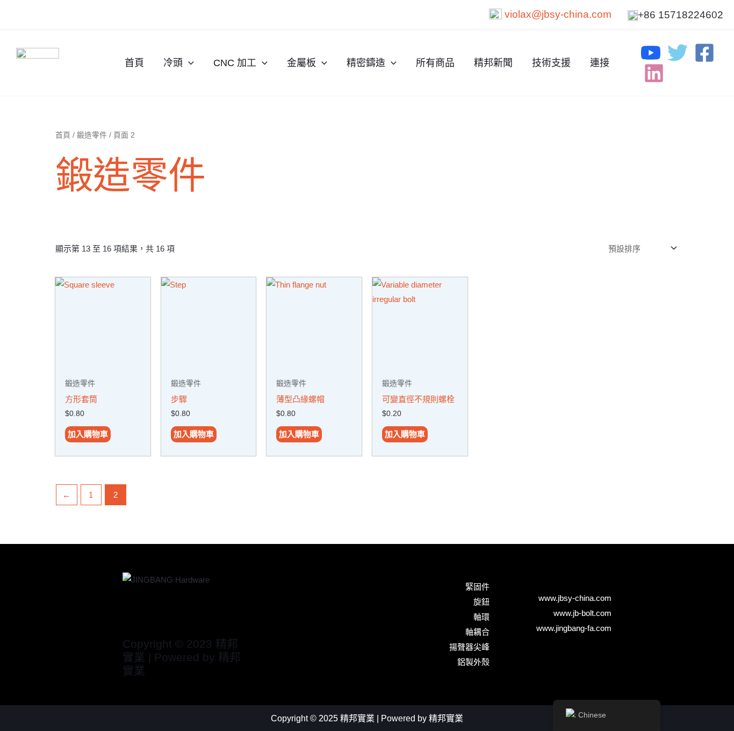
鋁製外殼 (473, 661)
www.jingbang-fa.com (573, 628)
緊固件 (477, 586)
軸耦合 (477, 631)
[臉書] (704, 52)
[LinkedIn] (654, 73)
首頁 (62, 135)
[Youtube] (651, 52)
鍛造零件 (92, 135)
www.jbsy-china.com (574, 598)
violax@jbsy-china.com (558, 14)
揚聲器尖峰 (469, 646)
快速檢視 (103, 363)
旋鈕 (481, 601)
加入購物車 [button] (88, 434)
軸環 (481, 616)
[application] (188, 63)
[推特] (677, 52)
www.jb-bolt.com (582, 613)
